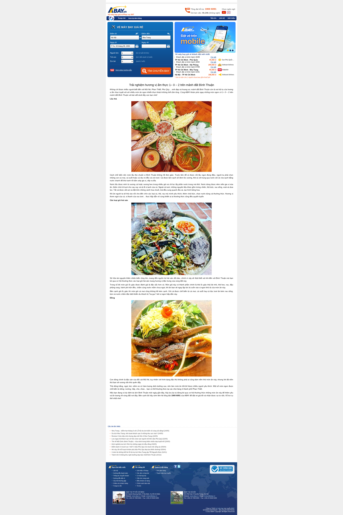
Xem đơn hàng (161, 470)
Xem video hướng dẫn (123, 70)
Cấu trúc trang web (143, 478)
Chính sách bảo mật (143, 483)
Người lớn (114, 53)
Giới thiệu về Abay (142, 470)
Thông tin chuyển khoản (121, 475)
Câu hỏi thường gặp (119, 481)
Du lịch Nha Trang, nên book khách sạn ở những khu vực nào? (137, 433)
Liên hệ (222, 18)
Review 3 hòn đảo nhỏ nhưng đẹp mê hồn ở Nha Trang (135, 436)
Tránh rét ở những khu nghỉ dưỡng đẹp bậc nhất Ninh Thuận (136, 455)
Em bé (113, 61)
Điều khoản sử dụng (143, 481)
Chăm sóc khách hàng (120, 483)
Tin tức (139, 486)
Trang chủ (121, 18)
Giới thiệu (231, 18)
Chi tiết (213, 57)
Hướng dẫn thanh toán (120, 473)
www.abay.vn (136, 496)
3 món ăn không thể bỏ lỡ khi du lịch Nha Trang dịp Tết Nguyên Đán (139, 452)
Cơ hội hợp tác (141, 475)
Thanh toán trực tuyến (163, 473)
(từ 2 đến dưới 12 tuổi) (144, 57)
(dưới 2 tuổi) (140, 61)
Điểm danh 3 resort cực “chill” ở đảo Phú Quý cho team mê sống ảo (139, 447)
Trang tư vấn (117, 486)
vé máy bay (219, 508)
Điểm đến (146, 34)
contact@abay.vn (151, 496)
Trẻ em (113, 57)
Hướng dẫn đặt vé (119, 478)
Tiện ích (213, 18)
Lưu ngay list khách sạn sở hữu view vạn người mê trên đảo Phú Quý (140, 439)
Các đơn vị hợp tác (143, 473)
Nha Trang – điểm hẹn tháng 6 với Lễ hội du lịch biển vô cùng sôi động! (140, 431)
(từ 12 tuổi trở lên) (142, 53)
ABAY (232, 508)
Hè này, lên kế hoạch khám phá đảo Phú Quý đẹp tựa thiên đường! (139, 449)
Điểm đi (113, 34)
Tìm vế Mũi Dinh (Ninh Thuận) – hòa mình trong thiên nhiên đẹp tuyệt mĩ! (141, 441)
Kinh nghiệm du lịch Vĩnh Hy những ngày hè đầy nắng (134, 444)
